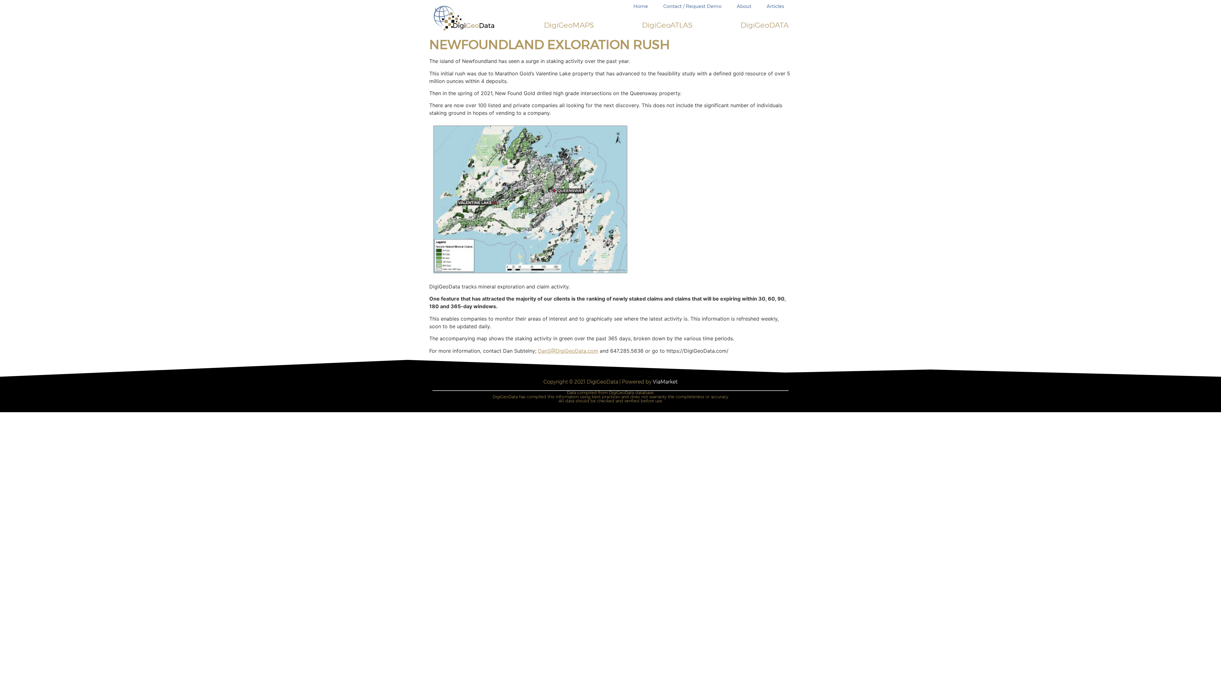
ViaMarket (665, 382)
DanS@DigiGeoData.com (568, 351)
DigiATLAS (667, 25)
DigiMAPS (569, 25)
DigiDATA (765, 25)
